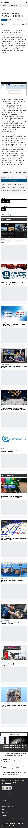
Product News (6, 201)
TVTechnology (12, 19)
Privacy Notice (20, 186)
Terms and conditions (7, 793)
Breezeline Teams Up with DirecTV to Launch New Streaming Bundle (14, 754)
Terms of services (18, 184)
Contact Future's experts (7, 797)
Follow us (16, 24)
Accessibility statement (7, 806)
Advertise (4, 815)
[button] (2, 2)
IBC (23, 5)
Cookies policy (5, 803)
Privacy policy (5, 800)
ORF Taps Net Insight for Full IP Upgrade (12, 760)
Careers (3, 809)
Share (5, 24)
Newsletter (24, 24)
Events (3, 9)
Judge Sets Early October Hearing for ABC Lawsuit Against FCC (14, 767)
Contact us (4, 812)
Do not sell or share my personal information (12, 818)
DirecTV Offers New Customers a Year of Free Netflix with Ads (14, 773)
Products (4, 20)
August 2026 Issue (13, 5)
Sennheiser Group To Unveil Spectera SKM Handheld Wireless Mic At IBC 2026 (14, 747)
